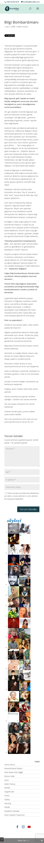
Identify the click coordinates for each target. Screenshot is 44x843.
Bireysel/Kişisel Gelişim (13, 768)
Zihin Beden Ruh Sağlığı (13, 772)
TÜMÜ (37, 761)
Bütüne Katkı (9, 776)
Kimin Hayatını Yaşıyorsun (14, 815)
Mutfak (7, 788)
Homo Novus (9, 764)
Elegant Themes (13, 831)
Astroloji (7, 803)
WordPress (16, 834)
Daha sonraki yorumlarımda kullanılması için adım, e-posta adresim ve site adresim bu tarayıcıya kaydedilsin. (21, 496)
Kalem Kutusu (22, 26)
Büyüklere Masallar (11, 811)
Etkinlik (7, 807)
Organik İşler (9, 791)
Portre (6, 795)
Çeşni (6, 780)
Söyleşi (7, 799)
